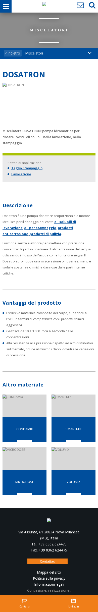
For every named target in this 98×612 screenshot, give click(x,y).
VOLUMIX (73, 481)
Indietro (13, 53)
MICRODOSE (24, 481)
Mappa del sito (49, 572)
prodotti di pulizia (45, 234)
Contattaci (47, 561)
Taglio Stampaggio (26, 168)
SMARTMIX (74, 429)
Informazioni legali (49, 584)
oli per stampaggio (40, 228)
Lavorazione (21, 174)
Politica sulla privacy (49, 578)
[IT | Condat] (44, 5)
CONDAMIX (24, 429)
